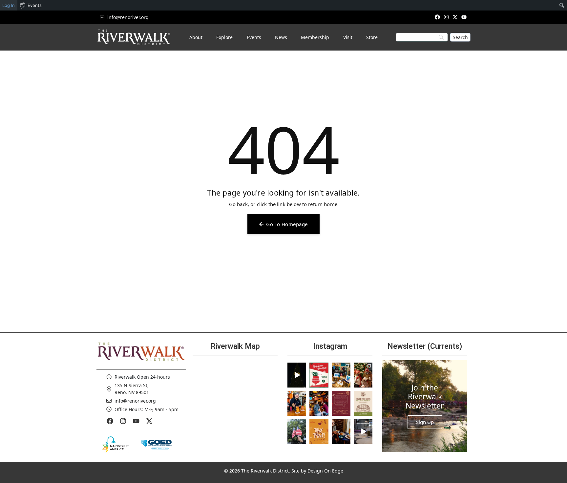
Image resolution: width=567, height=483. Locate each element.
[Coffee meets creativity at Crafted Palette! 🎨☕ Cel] (341, 431)
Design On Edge (325, 471)
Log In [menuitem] (8, 5)
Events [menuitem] (35, 5)
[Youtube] (464, 17)
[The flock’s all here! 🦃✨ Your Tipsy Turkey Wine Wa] (318, 431)
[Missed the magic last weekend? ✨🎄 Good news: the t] (296, 375)
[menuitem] (562, 5)
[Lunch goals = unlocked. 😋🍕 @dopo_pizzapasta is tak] (363, 431)
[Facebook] (437, 17)
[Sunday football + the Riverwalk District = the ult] (318, 403)
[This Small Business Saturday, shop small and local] (341, 375)
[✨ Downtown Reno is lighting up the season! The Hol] (363, 375)
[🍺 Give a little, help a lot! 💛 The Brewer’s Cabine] (363, 403)
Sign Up (425, 422)
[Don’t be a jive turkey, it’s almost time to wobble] (341, 403)
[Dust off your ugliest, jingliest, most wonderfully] (318, 375)
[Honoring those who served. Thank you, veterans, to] (296, 431)
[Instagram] (446, 17)
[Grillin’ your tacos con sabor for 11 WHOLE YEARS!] (296, 403)
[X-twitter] (455, 17)
